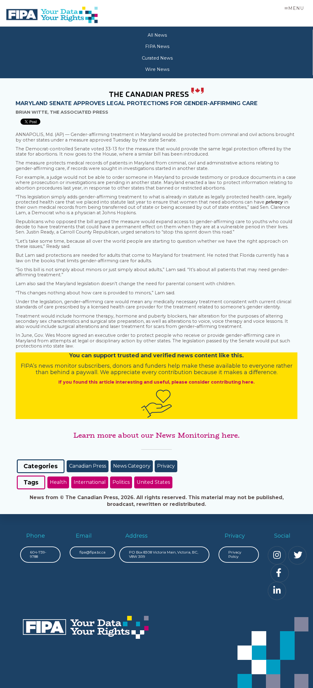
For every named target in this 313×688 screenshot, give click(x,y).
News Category (131, 466)
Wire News (157, 69)
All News (157, 35)
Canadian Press (87, 466)
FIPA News (157, 46)
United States (153, 482)
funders (156, 365)
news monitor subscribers (74, 365)
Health (58, 482)
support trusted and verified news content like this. (168, 355)
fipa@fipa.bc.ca (92, 552)
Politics (121, 482)
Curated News (157, 58)
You (74, 355)
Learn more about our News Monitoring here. (156, 435)
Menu (296, 8)
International (90, 482)
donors (121, 365)
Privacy (166, 466)
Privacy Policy (234, 554)
